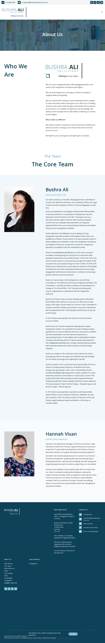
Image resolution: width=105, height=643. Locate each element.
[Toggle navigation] (86, 12)
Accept (73, 634)
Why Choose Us (9, 568)
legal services (83, 84)
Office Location (88, 524)
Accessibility (8, 578)
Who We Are (8, 564)
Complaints (8, 580)
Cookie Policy (46, 638)
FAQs (6, 576)
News (6, 571)
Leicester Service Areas (90, 527)
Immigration (33, 564)
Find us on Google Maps (90, 531)
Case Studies (8, 573)
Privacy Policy (37, 638)
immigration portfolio (57, 343)
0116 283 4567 (10, 2)
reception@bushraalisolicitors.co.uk (34, 2)
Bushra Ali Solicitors (67, 252)
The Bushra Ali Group (61, 373)
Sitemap (53, 638)
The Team (7, 566)
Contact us (83, 510)
